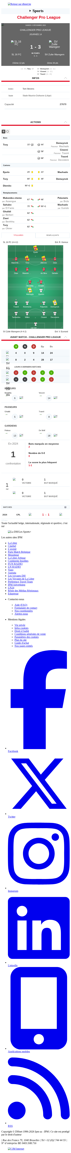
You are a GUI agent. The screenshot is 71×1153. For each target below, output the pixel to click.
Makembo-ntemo (12, 198)
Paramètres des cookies (27, 637)
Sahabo (7, 204)
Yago (10, 569)
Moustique (13, 554)
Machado (64, 146)
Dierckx (7, 185)
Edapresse (13, 593)
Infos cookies (21, 628)
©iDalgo (4, 520)
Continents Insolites (18, 560)
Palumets (63, 198)
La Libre (12, 543)
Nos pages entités (24, 646)
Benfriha (10, 221)
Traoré (42, 74)
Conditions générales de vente (30, 634)
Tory (29, 69)
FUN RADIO (15, 563)
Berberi (9, 214)
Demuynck (44, 69)
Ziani (6, 218)
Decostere (63, 160)
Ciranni (43, 71)
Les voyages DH (17, 575)
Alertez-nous (21, 613)
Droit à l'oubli (22, 631)
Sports (38, 11)
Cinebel (12, 546)
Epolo (6, 172)
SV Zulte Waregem (54, 54)
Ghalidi (7, 211)
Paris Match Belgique (19, 552)
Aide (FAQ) (21, 604)
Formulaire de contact (26, 607)
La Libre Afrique (17, 557)
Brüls (66, 201)
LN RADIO (14, 566)
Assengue (11, 201)
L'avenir (12, 549)
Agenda (12, 572)
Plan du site (21, 640)
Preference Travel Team (20, 581)
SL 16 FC (16, 54)
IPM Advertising (16, 584)
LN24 (11, 587)
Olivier (9, 228)
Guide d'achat (22, 643)
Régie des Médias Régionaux (23, 590)
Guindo (65, 208)
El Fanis (10, 208)
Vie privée (20, 625)
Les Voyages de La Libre (21, 578)
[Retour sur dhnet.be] (35, 4)
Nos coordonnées (24, 610)
